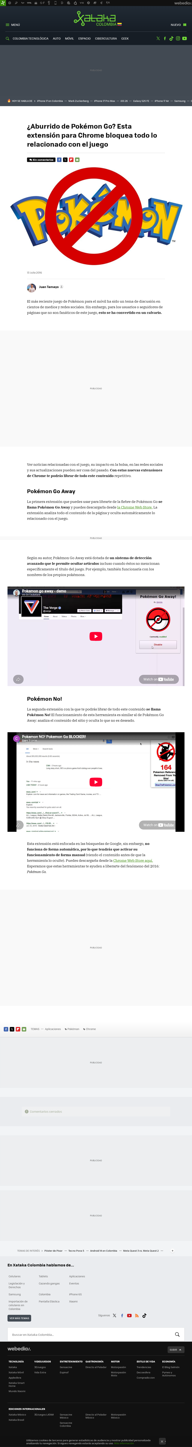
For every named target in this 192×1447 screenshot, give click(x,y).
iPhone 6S (75, 1294)
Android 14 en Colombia (104, 1250)
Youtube (184, 38)
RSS (137, 1315)
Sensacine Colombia (66, 1424)
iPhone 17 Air (162, 101)
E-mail (77, 160)
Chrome (91, 1029)
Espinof (64, 1372)
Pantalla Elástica (49, 1301)
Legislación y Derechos (17, 1285)
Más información (124, 1443)
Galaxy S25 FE (141, 101)
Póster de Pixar (53, 1250)
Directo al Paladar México (96, 1416)
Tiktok (171, 38)
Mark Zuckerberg (78, 101)
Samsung (179, 101)
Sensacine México (66, 1416)
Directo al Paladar (96, 1367)
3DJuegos (40, 1367)
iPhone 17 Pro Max (104, 101)
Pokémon (73, 1029)
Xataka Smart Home (17, 1384)
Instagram (178, 38)
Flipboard (71, 160)
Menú (15, 25)
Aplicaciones (53, 1029)
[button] (51, 286)
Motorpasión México (118, 1416)
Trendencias (144, 1367)
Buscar (177, 1334)
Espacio (84, 38)
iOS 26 (124, 101)
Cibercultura (106, 38)
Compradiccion (146, 1377)
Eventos (74, 1283)
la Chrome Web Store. (135, 507)
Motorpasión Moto (118, 1373)
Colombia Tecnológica (30, 38)
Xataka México (17, 1414)
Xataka (13, 1367)
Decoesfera (143, 1372)
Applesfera (15, 1377)
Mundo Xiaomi (17, 1391)
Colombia (44, 1294)
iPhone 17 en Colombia (50, 101)
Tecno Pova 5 (76, 1250)
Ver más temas (19, 1318)
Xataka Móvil (16, 1372)
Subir (173, 1349)
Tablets (43, 1276)
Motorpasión (118, 1367)
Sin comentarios (43, 159)
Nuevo (176, 25)
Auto (57, 38)
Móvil (69, 38)
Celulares (15, 1276)
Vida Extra (40, 1372)
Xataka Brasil (16, 1419)
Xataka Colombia (96, 19)
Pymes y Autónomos (169, 1373)
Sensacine (66, 1367)
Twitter (158, 38)
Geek (125, 38)
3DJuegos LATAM (44, 1414)
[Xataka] (3, 3)
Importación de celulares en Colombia (18, 1305)
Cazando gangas (49, 1283)
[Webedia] (19, 1348)
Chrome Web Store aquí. (133, 860)
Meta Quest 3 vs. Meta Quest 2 (141, 1250)
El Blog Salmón (170, 1367)
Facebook (165, 38)
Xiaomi (73, 1301)
